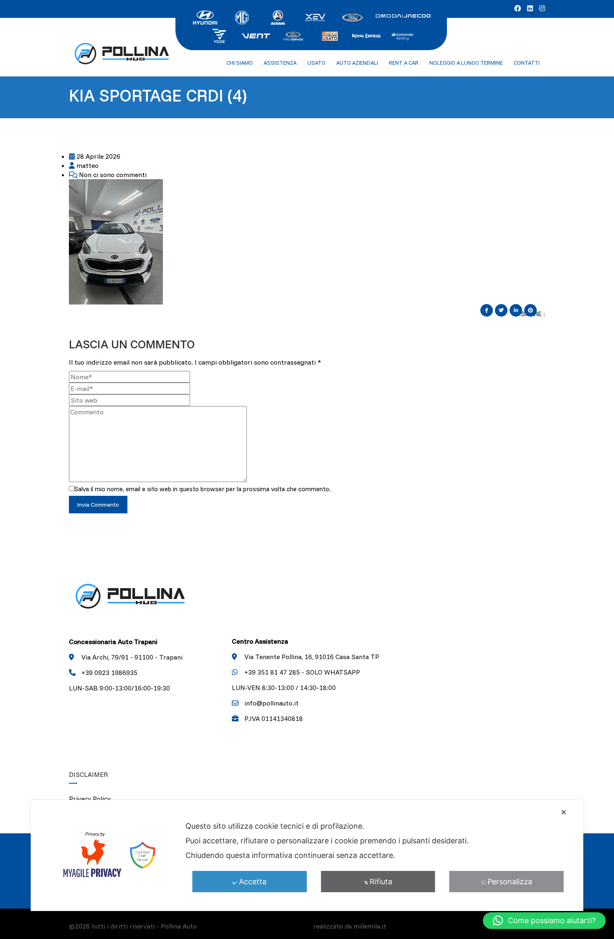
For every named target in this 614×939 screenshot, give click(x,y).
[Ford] (352, 17)
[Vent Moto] (256, 35)
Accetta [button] (252, 881)
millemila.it (369, 926)
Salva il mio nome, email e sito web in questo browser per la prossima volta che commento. (202, 489)
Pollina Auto (179, 926)
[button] (544, 920)
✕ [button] (564, 812)
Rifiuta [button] (381, 881)
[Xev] (315, 17)
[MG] (242, 17)
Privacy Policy (90, 798)
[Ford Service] (293, 35)
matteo (87, 165)
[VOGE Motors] (219, 35)
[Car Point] (329, 35)
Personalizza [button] (509, 881)
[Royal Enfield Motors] (366, 35)
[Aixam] (278, 17)
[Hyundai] (205, 17)
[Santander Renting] (403, 35)
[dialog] (307, 855)
